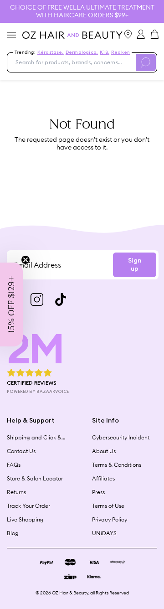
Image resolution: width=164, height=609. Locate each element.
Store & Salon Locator (35, 478)
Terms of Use (108, 505)
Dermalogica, (82, 52)
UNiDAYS (104, 533)
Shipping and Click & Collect (34, 437)
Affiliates (103, 478)
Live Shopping (25, 519)
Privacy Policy (109, 519)
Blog (13, 533)
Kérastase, (50, 52)
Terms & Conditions (116, 464)
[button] (11, 304)
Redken (120, 52)
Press (98, 492)
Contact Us (21, 451)
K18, (104, 52)
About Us (104, 451)
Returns (16, 492)
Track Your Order (28, 505)
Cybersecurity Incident (120, 437)
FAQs (13, 464)
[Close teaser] (25, 259)
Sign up (134, 265)
